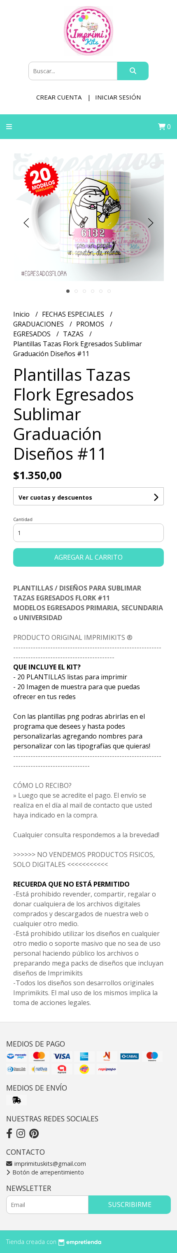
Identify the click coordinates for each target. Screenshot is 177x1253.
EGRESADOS (32, 333)
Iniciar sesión (118, 97)
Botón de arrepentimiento (47, 1172)
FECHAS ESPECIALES (74, 314)
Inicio (22, 314)
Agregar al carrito (88, 557)
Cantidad (23, 519)
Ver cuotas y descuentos (55, 497)
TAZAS (74, 333)
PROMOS (91, 324)
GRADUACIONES (39, 324)
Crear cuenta (59, 97)
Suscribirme (129, 1204)
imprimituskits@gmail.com (49, 1163)
